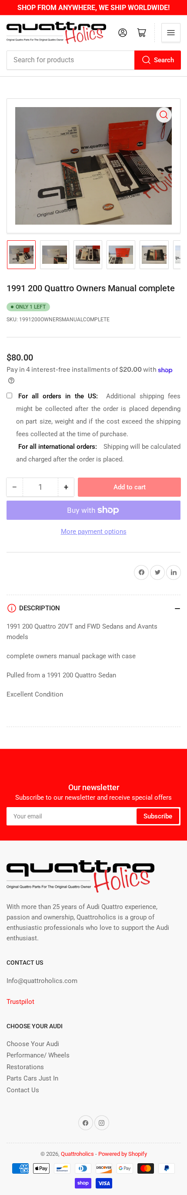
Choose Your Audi (33, 1044)
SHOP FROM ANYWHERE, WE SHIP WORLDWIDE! (93, 7)
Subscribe (158, 816)
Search (164, 60)
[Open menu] (170, 32)
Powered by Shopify (122, 1154)
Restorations (25, 1067)
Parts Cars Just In (32, 1078)
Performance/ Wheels (38, 1055)
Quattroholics (77, 1154)
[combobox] (93, 60)
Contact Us (23, 1090)
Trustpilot (20, 1002)
